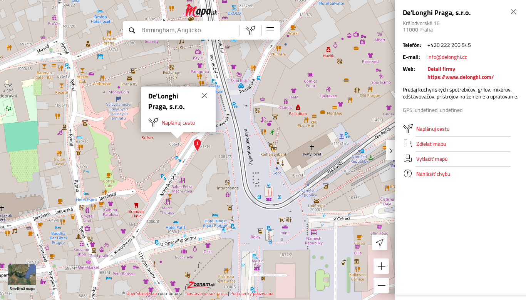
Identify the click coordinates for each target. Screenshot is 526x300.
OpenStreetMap (141, 293)
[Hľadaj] (132, 30)
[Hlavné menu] (270, 30)
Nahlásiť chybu (433, 174)
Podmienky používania (251, 293)
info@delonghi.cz (447, 57)
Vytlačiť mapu (431, 159)
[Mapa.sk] (202, 10)
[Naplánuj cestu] (250, 30)
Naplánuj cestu (178, 122)
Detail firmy (441, 69)
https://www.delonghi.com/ (460, 77)
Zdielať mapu (431, 144)
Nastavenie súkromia (206, 293)
